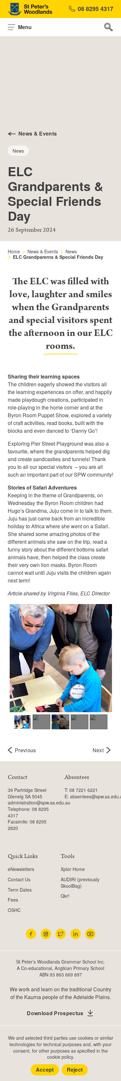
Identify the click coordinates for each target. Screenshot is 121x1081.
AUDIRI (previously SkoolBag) (80, 882)
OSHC (14, 910)
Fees (13, 899)
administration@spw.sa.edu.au (39, 802)
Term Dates (20, 889)
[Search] (108, 27)
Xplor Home (73, 869)
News (71, 251)
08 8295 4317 (95, 9)
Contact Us (19, 879)
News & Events (42, 251)
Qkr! (65, 896)
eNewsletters (21, 869)
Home (14, 251)
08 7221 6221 (83, 790)
